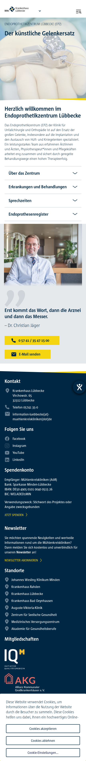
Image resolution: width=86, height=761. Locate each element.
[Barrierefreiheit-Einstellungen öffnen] (79, 387)
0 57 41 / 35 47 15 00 (33, 340)
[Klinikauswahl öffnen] (39, 10)
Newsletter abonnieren (21, 560)
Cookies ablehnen (43, 741)
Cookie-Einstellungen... (43, 753)
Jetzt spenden (14, 515)
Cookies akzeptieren (43, 729)
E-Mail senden (29, 354)
